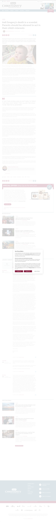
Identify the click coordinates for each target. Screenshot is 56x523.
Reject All (28, 271)
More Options (37, 271)
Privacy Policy (20, 267)
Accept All (19, 271)
